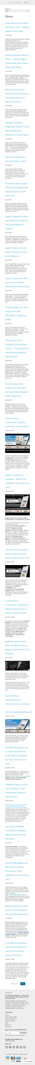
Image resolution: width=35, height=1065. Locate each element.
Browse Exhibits (10, 1021)
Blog (6, 1023)
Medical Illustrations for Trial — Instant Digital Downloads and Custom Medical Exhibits (17, 61)
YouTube (13, 1047)
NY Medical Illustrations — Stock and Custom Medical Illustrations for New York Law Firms (17, 997)
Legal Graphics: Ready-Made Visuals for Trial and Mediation (16, 252)
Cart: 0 (28, 2)
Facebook (10, 1047)
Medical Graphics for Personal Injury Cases (15, 159)
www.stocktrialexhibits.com (17, 776)
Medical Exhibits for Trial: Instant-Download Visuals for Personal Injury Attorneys (17, 95)
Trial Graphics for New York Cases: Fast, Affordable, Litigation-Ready (16, 313)
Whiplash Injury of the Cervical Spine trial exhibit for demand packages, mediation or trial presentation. (16, 806)
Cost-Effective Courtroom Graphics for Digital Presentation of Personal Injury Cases (17, 607)
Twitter (6, 1047)
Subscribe (23, 1032)
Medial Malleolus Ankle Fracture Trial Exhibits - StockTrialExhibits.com (16, 910)
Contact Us (8, 1026)
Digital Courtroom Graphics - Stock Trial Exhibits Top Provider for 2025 (17, 481)
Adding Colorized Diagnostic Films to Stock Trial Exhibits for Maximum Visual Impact (17, 128)
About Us (8, 1024)
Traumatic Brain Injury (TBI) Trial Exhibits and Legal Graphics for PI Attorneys (16, 189)
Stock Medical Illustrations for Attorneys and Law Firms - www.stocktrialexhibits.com (17, 704)
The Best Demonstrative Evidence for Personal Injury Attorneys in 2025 (17, 553)
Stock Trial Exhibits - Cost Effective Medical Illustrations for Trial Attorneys (15, 832)
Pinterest (24, 1047)
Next (23, 983)
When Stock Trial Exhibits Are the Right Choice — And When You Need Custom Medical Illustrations (17, 348)
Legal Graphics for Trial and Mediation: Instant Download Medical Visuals (16, 222)
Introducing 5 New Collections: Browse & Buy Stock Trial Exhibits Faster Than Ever (16, 390)
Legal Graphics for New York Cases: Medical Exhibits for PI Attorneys (17, 282)
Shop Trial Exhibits (11, 1017)
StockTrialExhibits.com (16, 894)
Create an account (18, 2)
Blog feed (17, 1047)
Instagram (20, 1047)
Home (7, 1015)
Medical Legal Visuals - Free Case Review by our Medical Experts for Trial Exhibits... (17, 647)
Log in (10, 2)
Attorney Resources (11, 1019)
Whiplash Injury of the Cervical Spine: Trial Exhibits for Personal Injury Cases (16, 790)
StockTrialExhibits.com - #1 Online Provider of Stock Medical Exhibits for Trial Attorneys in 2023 (17, 755)
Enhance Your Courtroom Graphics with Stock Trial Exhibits (17, 422)
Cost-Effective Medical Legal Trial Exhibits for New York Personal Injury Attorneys (16, 949)
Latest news (8, 993)
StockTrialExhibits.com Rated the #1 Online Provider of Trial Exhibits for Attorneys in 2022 (17, 871)
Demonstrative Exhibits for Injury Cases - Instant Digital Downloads (17, 27)
